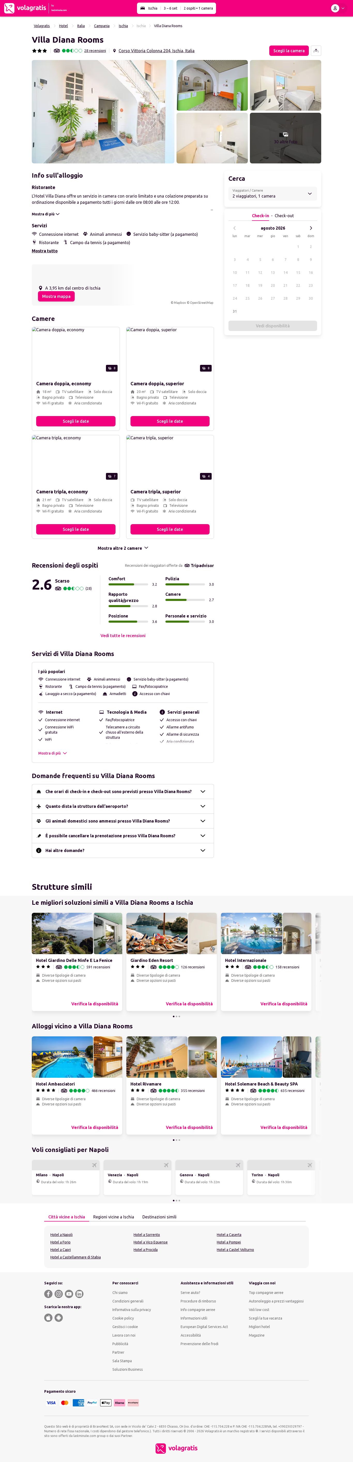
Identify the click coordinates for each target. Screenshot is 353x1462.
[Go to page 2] (176, 1016)
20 (273, 285)
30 (311, 298)
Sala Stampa (122, 1361)
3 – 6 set (170, 8)
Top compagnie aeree (266, 1293)
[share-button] (316, 50)
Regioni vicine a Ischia (113, 1217)
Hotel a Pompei (229, 1242)
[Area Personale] (339, 8)
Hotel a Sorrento (147, 1235)
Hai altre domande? (65, 850)
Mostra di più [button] (49, 753)
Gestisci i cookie (125, 1327)
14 (285, 272)
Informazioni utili (194, 1318)
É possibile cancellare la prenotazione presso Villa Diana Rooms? (110, 835)
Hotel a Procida (146, 1250)
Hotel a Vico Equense (151, 1242)
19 (260, 285)
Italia (81, 26)
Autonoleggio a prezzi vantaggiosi (276, 1301)
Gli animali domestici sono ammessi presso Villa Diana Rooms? (107, 821)
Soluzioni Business (127, 1369)
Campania (102, 26)
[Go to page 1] (173, 1016)
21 (285, 285)
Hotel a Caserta (229, 1235)
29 (298, 298)
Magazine (257, 1335)
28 (285, 298)
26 (260, 298)
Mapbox (180, 302)
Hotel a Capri (60, 1250)
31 (235, 311)
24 (235, 298)
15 (298, 272)
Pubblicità (120, 1344)
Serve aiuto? (190, 1293)
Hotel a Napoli (61, 1235)
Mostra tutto (45, 250)
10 (235, 272)
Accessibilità (191, 1335)
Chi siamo (120, 1293)
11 (247, 272)
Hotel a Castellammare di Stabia (75, 1257)
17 (235, 285)
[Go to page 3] (179, 1016)
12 (260, 272)
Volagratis (42, 26)
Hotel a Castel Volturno (235, 1250)
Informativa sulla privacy (131, 1310)
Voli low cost (259, 1310)
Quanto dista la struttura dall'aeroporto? (86, 806)
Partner (118, 1352)
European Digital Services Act (204, 1327)
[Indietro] (235, 228)
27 (273, 298)
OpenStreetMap (201, 302)
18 (247, 285)
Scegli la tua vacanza (265, 1318)
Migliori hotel (259, 1327)
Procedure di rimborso (198, 1301)
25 (247, 298)
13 (273, 272)
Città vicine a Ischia (66, 1217)
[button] (103, 111)
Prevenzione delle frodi (199, 1344)
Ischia (152, 8)
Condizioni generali (127, 1301)
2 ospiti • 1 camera (198, 8)
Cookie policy (123, 1318)
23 (311, 285)
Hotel (63, 26)
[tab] (66, 1217)
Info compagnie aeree (198, 1310)
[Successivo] (311, 228)
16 (311, 272)
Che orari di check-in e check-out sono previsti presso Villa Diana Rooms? (118, 791)
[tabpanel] (176, 1247)
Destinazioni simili (159, 1217)
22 (298, 285)
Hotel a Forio (60, 1242)
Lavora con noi (123, 1335)
